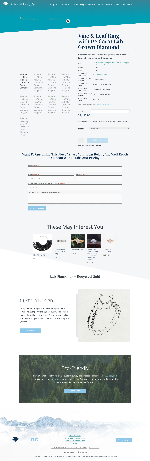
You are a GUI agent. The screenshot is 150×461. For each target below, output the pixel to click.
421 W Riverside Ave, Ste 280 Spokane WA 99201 (69, 448)
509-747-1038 (94, 448)
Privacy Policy (75, 435)
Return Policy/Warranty (75, 438)
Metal (81, 128)
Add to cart (97, 140)
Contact (117, 4)
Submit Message (37, 208)
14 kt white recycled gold (120, 63)
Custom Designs (79, 4)
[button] (68, 21)
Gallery (109, 4)
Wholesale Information (75, 440)
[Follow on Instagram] (36, 439)
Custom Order (124, 440)
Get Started (31, 330)
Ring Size (82, 111)
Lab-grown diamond (100, 74)
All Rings (98, 104)
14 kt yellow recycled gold (102, 63)
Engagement (106, 104)
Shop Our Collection (58, 4)
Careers (75, 443)
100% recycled (110, 375)
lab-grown (54, 379)
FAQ (99, 4)
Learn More (75, 391)
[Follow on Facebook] (32, 439)
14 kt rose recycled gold (101, 65)
